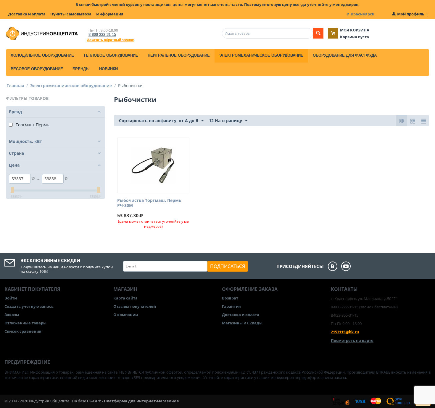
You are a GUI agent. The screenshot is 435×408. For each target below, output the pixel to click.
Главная (15, 85)
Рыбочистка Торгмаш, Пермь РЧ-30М (149, 203)
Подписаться (227, 266)
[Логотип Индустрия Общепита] (42, 33)
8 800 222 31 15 (102, 34)
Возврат (230, 298)
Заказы (11, 314)
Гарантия (231, 306)
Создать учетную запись (29, 306)
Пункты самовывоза (70, 14)
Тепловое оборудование (110, 55)
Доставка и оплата (27, 14)
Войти (10, 298)
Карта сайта (125, 298)
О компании (125, 314)
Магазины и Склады (242, 323)
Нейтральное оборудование (179, 55)
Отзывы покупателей (134, 306)
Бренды (81, 69)
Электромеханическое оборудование (261, 55)
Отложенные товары (25, 323)
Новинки (108, 69)
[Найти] (318, 33)
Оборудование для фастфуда (345, 55)
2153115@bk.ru (345, 331)
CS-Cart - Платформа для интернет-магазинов (133, 401)
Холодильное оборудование (42, 55)
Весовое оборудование (37, 69)
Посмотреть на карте (352, 340)
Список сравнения (22, 331)
